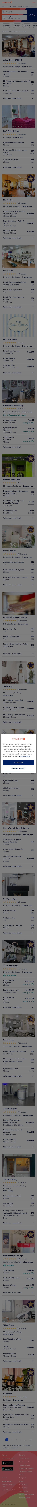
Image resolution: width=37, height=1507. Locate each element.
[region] (18, 753)
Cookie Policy (24, 756)
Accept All (18, 762)
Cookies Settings (18, 768)
